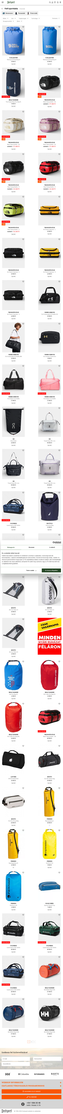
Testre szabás (30, 570)
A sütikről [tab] (52, 547)
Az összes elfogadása (51, 570)
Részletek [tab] (31, 547)
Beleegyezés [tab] (11, 547)
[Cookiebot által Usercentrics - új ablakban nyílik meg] (54, 542)
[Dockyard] (11, 2)
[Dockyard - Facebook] (23, 1104)
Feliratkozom (47, 1064)
